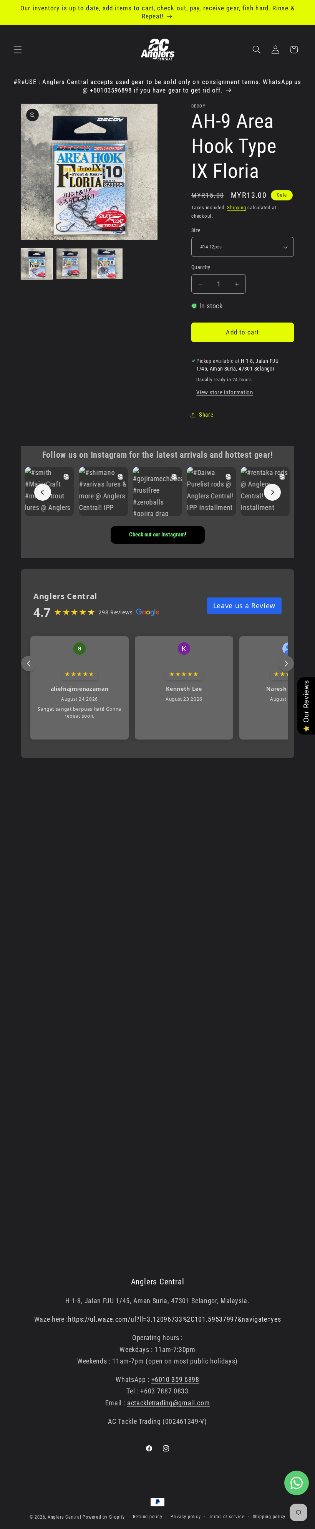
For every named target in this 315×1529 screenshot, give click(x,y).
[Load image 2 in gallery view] (72, 264)
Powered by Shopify (104, 1517)
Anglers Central (64, 1517)
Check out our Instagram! (157, 534)
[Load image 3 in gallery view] (107, 264)
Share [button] (206, 414)
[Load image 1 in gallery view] (36, 264)
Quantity (201, 267)
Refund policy (147, 1516)
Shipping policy (269, 1516)
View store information (224, 392)
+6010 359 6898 (175, 1379)
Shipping (236, 207)
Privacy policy (186, 1516)
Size (196, 230)
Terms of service (226, 1516)
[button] (17, 49)
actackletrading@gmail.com (168, 1403)
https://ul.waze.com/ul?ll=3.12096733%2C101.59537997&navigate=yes (174, 1319)
